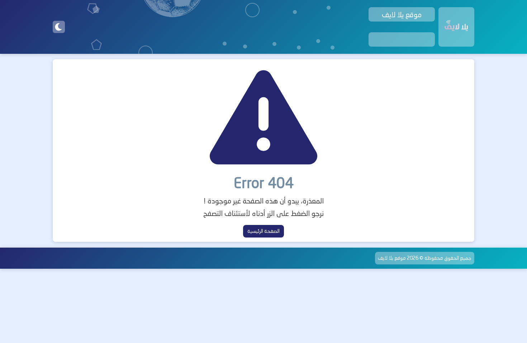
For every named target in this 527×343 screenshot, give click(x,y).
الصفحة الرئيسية (263, 231)
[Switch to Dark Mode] (59, 27)
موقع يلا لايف (392, 258)
